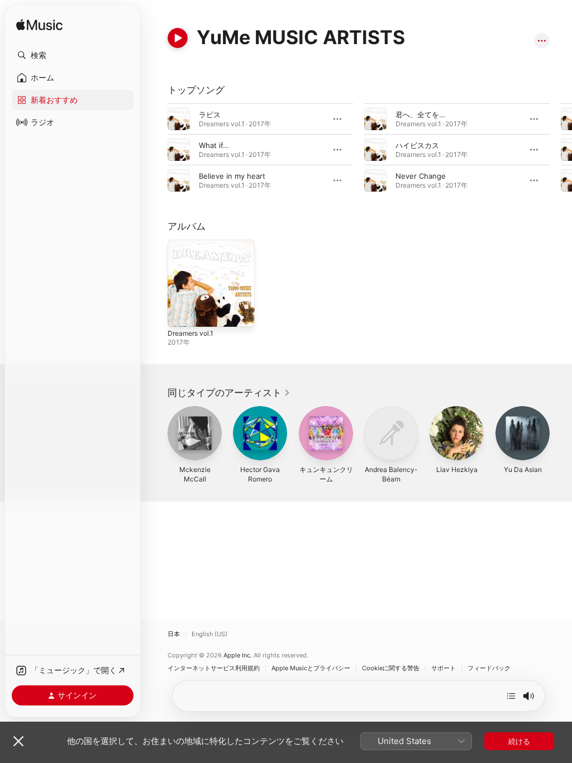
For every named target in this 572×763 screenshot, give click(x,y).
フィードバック (489, 668)
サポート (443, 668)
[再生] (178, 38)
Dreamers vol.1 (190, 333)
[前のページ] (156, 149)
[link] (229, 393)
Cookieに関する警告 (391, 668)
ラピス (210, 114)
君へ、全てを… (420, 114)
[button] (72, 55)
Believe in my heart (232, 175)
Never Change (420, 175)
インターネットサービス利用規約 (214, 668)
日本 (174, 634)
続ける (519, 741)
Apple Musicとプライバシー (310, 668)
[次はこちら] (511, 696)
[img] (39, 25)
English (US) (209, 634)
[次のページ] (561, 149)
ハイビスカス (417, 145)
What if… (214, 145)
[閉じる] (18, 741)
